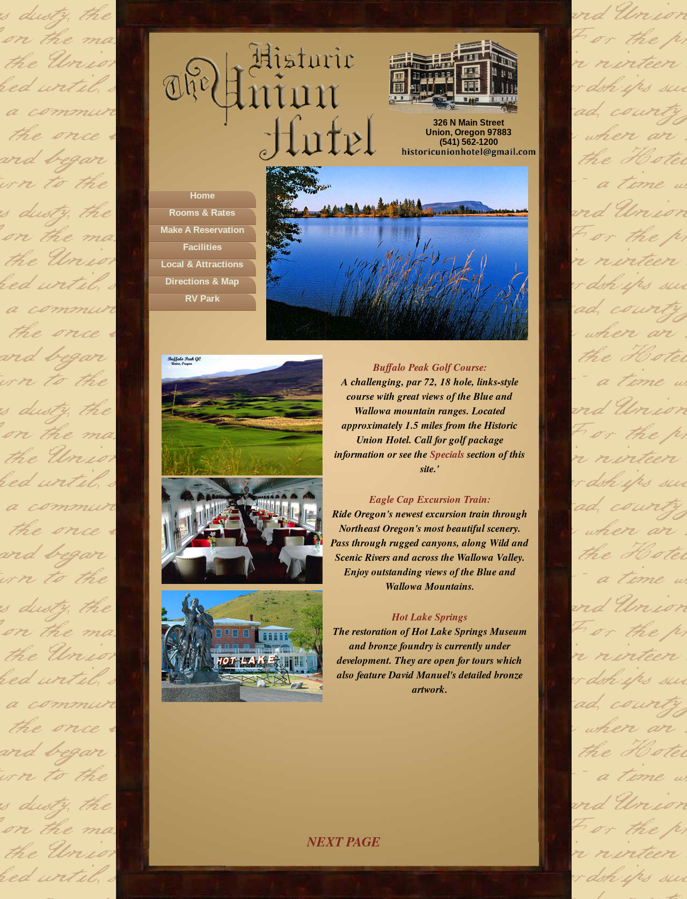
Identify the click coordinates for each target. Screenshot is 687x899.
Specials (447, 454)
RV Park (202, 299)
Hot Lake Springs (429, 616)
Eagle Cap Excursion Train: (430, 499)
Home (202, 196)
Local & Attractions (202, 264)
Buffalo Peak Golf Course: (430, 367)
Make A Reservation (202, 230)
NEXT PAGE (344, 841)
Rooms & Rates (202, 213)
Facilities (202, 247)
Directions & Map (202, 281)
